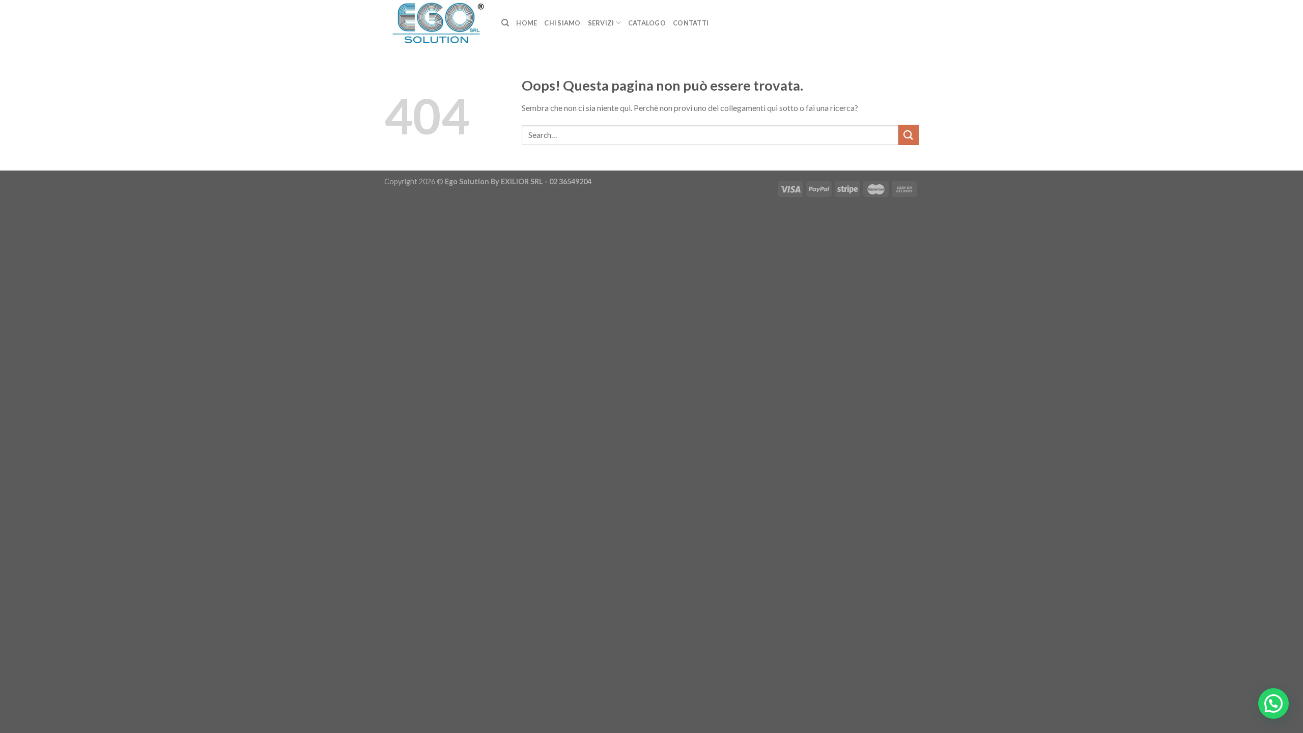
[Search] (505, 23)
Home (526, 23)
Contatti (691, 23)
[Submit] (908, 135)
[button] (1273, 703)
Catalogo (647, 23)
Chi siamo (562, 23)
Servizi (601, 23)
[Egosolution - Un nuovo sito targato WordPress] (435, 23)
